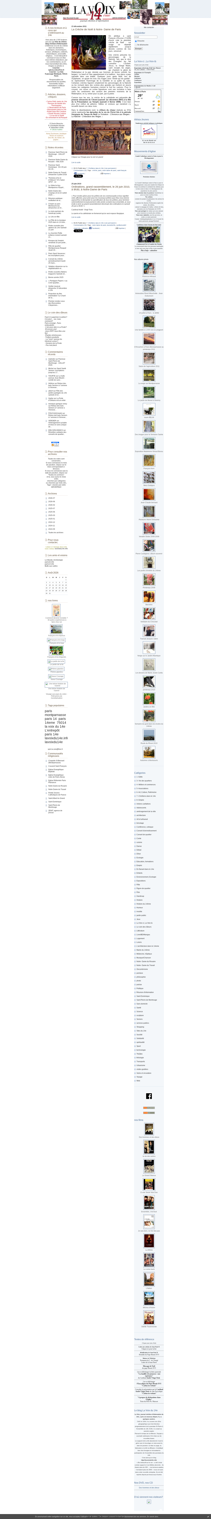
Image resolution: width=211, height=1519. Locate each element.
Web (138, 1081)
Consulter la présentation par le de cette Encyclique (149, 1391)
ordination (84, 228)
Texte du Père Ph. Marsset (149, 1399)
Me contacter (149, 27)
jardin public (141, 915)
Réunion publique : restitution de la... (55, 199)
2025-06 (51, 512)
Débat (139, 850)
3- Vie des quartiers (144, 781)
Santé (139, 1008)
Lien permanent (110, 168)
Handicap (140, 896)
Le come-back (149, 1269)
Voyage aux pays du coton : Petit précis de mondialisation (56, 696)
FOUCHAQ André (55, 413)
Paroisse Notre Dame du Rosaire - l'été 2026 (58, 161)
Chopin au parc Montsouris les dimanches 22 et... (55, 206)
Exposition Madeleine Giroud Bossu (149, 451)
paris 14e (52, 734)
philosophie (141, 977)
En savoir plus (152, 1517)
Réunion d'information (145, 992)
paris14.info (49, 564)
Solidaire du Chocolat (149, 622)
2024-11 (51, 526)
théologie (140, 1058)
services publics (143, 1023)
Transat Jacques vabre (149, 639)
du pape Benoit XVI (149, 1367)
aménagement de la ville (146, 811)
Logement (140, 938)
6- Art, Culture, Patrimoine (146, 792)
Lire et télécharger (149, 1384)
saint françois (121, 170)
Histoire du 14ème (144, 904)
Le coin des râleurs (144, 927)
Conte (139, 838)
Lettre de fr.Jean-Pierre (149, 1362)
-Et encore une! (51, 329)
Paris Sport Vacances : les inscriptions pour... (57, 254)
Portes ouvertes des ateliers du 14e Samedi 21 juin (57, 228)
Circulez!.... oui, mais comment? (53, 320)
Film (138, 892)
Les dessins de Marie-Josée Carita (149, 673)
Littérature (140, 931)
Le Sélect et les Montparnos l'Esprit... (56, 186)
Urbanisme (141, 1065)
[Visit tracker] (149, 1503)
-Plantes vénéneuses (53, 335)
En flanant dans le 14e (145, 869)
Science (140, 1012)
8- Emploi (140, 800)
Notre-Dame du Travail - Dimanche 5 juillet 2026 (57, 174)
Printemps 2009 (149, 588)
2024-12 (51, 522)
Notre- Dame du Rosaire (146, 961)
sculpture (140, 1015)
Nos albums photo (141, 259)
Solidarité (140, 1038)
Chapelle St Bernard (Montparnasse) (56, 762)
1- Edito (140, 777)
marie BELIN (149, 417)
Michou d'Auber (149, 1308)
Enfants (139, 873)
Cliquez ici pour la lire (149, 1349)
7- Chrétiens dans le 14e (146, 796)
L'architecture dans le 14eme (148, 946)
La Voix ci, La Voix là (144, 923)
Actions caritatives (144, 804)
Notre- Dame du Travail (146, 965)
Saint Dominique (54, 802)
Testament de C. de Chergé (149, 1360)
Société (139, 1035)
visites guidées (142, 1069)
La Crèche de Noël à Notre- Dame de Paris (96, 29)
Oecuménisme (142, 969)
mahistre (51, 359)
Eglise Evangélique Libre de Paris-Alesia (56, 776)
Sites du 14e (141, 1031)
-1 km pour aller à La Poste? (56, 327)
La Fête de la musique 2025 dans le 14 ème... (57, 221)
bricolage (140, 823)
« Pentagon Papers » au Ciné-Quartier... (57, 282)
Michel (51, 368)
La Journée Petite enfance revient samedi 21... (57, 235)
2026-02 (51, 505)
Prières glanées (57, 672)
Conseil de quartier (144, 835)
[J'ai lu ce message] (208, 1516)
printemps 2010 (149, 690)
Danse (139, 846)
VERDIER (52, 421)
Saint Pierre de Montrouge (54, 806)
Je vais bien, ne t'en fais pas (149, 1231)
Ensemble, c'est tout (149, 1212)
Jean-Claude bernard (149, 503)
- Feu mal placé (51, 345)
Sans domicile (142, 1004)
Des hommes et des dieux (149, 1137)
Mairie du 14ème (143, 950)
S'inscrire (140, 41)
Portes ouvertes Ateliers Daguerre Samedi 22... (57, 273)
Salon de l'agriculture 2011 (149, 366)
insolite (139, 912)
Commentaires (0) (80, 170)
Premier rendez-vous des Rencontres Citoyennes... (56, 303)
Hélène (51, 383)
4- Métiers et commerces (146, 785)
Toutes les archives (55, 533)
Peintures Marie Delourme (149, 520)
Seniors (140, 1019)
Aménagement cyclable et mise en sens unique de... (57, 425)
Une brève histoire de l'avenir (56, 690)
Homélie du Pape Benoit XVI (149, 1355)
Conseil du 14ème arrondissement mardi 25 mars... (56, 261)
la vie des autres (149, 1156)
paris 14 (51, 719)
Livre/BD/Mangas (143, 935)
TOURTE (51, 376)
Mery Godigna (149, 485)
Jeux (138, 919)
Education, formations (145, 862)
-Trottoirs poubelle (52, 337)
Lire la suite (76, 162)
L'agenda (137, 87)
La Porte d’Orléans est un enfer (57, 399)
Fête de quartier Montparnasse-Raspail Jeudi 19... (57, 248)
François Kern (149, 469)
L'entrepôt (52, 730)
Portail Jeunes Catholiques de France (57, 794)
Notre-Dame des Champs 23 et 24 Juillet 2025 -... (57, 193)
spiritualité (141, 1042)
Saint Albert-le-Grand (56, 798)
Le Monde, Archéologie (54, 560)
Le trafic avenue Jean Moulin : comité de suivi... (56, 378)
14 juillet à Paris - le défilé (149, 313)
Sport (139, 1046)
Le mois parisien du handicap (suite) (56, 212)
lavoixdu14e (54, 742)
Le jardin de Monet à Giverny (149, 400)
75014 (61, 722)
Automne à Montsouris (149, 760)
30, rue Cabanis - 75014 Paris (144, 69)
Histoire (140, 900)
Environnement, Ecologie (146, 877)
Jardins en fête (149, 707)
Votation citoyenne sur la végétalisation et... (57, 267)
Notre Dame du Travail (57, 789)
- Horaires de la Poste (53, 343)
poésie (139, 985)
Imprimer (106, 173)
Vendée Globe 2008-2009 (149, 537)
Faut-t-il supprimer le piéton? (56, 317)
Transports (141, 1062)
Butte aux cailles (51, 566)
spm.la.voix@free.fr (55, 749)
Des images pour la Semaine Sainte (149, 435)
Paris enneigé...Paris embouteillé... (53, 324)
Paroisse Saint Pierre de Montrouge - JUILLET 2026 (57, 154)
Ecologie (140, 858)
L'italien (149, 1288)
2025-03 (51, 515)
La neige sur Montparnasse (149, 383)
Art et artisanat (142, 819)
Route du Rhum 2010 (149, 743)
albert (50, 391)
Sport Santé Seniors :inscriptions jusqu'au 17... (57, 370)
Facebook (80, 173)
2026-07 (51, 498)
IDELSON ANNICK (55, 430)
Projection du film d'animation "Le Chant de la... (57, 296)
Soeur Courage (57, 679)
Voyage (139, 1077)
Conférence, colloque (145, 827)
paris (48, 711)
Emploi (139, 865)
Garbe (50, 398)
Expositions (141, 881)
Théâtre (140, 1054)
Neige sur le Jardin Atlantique (149, 656)
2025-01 (51, 519)
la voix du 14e (55, 726)
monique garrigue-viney (57, 404)
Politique (140, 988)
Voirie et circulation (144, 1073)
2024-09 (51, 529)
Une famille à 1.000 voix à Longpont (149, 330)
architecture (141, 815)
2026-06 (51, 502)
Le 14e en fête (54, 217)
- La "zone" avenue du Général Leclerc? (53, 340)
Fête (138, 885)
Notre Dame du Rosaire (57, 786)
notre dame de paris (109, 170)
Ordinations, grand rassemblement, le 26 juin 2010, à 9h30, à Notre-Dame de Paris (100, 188)
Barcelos (149, 605)
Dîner (139, 854)
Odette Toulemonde (149, 1327)
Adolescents (141, 808)
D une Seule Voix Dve (149, 1192)
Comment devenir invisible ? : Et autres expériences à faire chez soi (57, 620)
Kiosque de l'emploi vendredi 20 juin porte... (57, 242)
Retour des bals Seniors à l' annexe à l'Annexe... (57, 385)
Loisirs (139, 942)
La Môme (149, 1250)
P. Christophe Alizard (56, 126)
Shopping (140, 1027)
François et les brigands (56, 657)
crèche (94, 170)
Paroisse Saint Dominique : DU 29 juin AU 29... (57, 167)
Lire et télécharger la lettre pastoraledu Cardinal (149, 1375)
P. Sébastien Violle (56, 128)
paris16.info (49, 562)
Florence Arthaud (149, 276)
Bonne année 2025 (55, 277)
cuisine (139, 842)
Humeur (140, 908)
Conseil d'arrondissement (146, 831)
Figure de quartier (143, 888)
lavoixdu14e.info (61, 549)
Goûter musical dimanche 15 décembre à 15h (57, 288)
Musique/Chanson (144, 958)
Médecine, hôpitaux (144, 954)
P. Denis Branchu (56, 124)
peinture (140, 973)
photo (139, 981)
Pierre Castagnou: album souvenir (149, 554)
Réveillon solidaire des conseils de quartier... (57, 433)
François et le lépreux (56, 636)
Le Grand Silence (149, 1175)
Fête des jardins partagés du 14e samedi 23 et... (57, 393)
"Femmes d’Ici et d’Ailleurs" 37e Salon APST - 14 (56, 180)
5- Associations (142, 788)
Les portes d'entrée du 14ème (149, 571)
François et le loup (57, 643)
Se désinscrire (142, 45)
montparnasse (55, 715)
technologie (141, 1050)
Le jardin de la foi (56, 664)
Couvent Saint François (57, 766)
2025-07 (51, 508)
